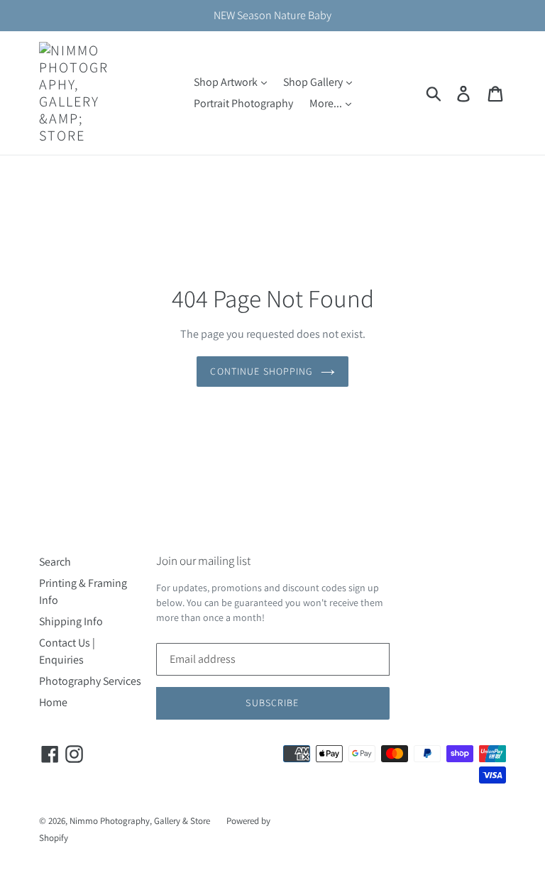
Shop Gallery (314, 82)
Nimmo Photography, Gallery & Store (140, 821)
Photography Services (90, 681)
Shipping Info (71, 621)
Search (55, 561)
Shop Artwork (227, 82)
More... (326, 103)
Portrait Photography (243, 103)
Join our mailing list (203, 561)
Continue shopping (261, 371)
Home (53, 702)
